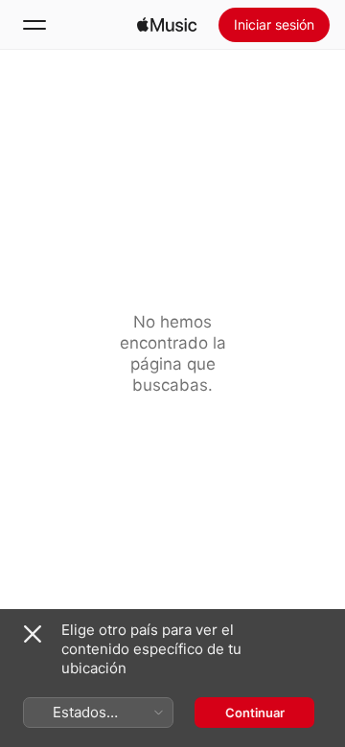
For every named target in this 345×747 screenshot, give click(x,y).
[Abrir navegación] (34, 25)
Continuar (255, 712)
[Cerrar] (32, 634)
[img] (166, 25)
